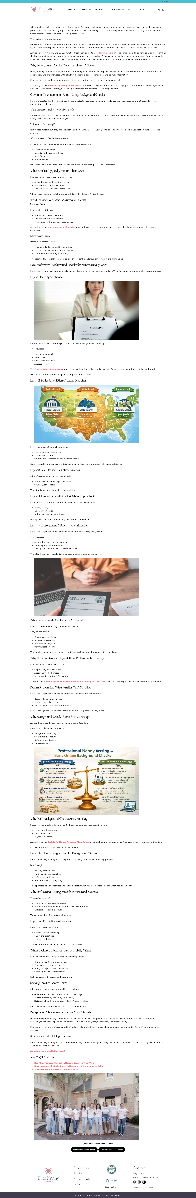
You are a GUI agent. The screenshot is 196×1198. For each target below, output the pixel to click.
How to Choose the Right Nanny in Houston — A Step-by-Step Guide (68, 1066)
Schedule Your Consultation (84, 1150)
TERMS (136, 1187)
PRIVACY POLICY (147, 1187)
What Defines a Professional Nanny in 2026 (56, 1069)
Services (86, 9)
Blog (142, 9)
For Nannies (117, 9)
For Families (101, 9)
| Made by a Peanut (111, 1195)
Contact (132, 9)
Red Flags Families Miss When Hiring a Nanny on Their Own (64, 1063)
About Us (72, 9)
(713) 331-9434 (139, 1174)
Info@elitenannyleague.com (145, 1177)
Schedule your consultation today (47, 1051)
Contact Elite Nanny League (112, 1150)
